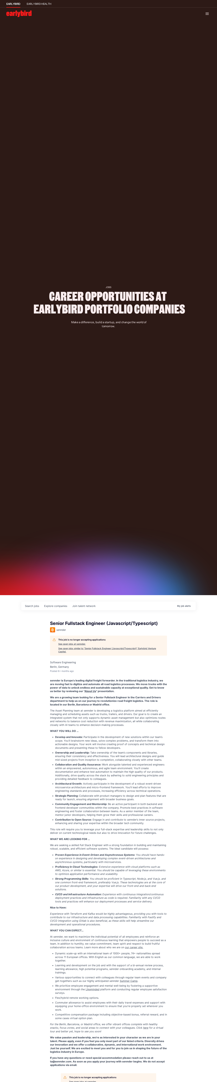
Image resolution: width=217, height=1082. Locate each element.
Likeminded (92, 989)
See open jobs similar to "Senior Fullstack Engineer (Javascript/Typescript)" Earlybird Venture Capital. (107, 650)
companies (55, 606)
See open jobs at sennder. (72, 644)
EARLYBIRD (13, 3)
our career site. (134, 947)
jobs (32, 606)
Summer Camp (129, 980)
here (145, 1027)
